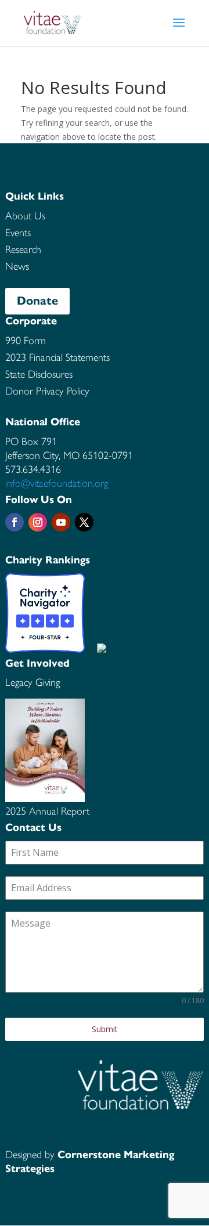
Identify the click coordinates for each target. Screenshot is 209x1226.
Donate (37, 301)
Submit (105, 1029)
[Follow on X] (84, 522)
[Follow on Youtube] (61, 522)
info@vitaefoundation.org (56, 483)
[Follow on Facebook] (14, 522)
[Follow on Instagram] (37, 522)
